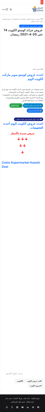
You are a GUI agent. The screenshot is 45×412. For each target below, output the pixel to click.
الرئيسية (38, 19)
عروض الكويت (35, 386)
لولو (20, 402)
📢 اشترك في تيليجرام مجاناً (33, 105)
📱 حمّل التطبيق (16, 105)
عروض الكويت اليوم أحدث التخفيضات (23, 19)
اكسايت (15, 398)
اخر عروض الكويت (33, 381)
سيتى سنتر (8, 398)
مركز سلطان (30, 402)
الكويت (19, 381)
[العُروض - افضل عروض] (37, 9)
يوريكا (20, 398)
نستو (23, 402)
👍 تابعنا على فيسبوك (35, 110)
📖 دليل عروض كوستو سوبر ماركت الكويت (29, 119)
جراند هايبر (26, 398)
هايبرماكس (14, 402)
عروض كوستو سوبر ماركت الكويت (31, 26)
